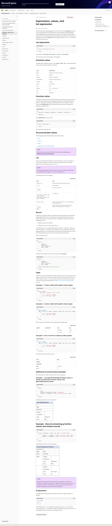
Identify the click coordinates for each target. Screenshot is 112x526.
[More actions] (75, 17)
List (39, 138)
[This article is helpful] (105, 30)
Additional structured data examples (46, 146)
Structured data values (99, 24)
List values (55, 164)
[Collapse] (17, 16)
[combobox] (9, 19)
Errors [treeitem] (3, 46)
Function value (98, 22)
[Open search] (106, 10)
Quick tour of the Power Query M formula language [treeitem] (8, 24)
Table (39, 143)
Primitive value (98, 21)
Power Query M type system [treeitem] (7, 30)
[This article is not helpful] (106, 30)
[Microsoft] (2, 10)
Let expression (98, 19)
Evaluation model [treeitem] (5, 38)
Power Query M (43, 17)
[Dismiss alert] (110, 2)
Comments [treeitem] (4, 36)
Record (39, 141)
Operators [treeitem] (4, 40)
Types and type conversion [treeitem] (7, 42)
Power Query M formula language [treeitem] (9, 21)
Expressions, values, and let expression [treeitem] (7, 33)
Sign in (109, 10)
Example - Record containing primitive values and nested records (102, 26)
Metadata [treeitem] (4, 44)
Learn (37, 17)
